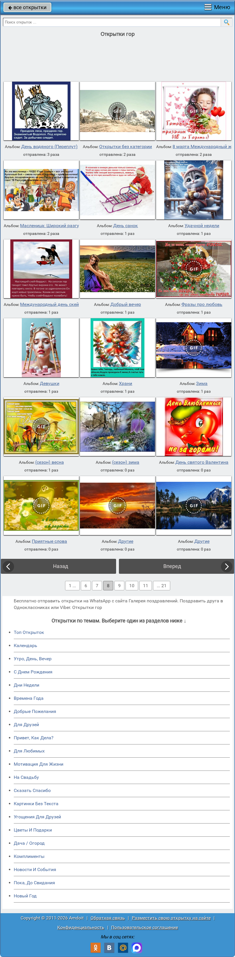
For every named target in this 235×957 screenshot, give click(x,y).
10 (131, 585)
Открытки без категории (125, 146)
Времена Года (29, 698)
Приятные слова (49, 541)
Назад (60, 566)
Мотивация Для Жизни (38, 764)
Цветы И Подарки (33, 830)
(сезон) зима (125, 462)
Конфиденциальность (80, 927)
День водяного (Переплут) (49, 146)
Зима (201, 383)
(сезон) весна (49, 462)
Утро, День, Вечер (33, 658)
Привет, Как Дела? (34, 737)
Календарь (25, 645)
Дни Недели (26, 685)
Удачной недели (202, 225)
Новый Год (25, 896)
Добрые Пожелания (35, 711)
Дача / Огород (29, 843)
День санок (125, 225)
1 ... (72, 585)
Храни (125, 383)
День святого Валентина (201, 462)
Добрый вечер (125, 304)
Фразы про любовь (201, 304)
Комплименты (29, 856)
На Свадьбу (26, 777)
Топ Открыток (29, 632)
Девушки (49, 383)
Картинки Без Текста (36, 803)
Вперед (172, 566)
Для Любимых (29, 751)
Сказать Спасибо (32, 790)
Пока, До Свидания (34, 882)
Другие (125, 541)
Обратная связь (108, 918)
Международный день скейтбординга (60, 304)
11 (145, 585)
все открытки (27, 7)
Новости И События (35, 869)
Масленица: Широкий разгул (51, 225)
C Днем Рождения (33, 672)
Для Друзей (26, 724)
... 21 (162, 585)
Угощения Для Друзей (37, 817)
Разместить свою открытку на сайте (171, 918)
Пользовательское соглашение (144, 927)
